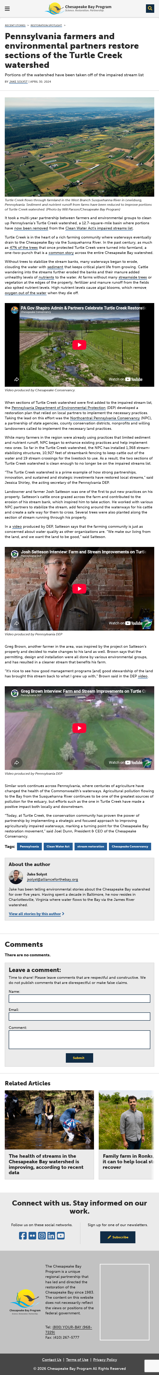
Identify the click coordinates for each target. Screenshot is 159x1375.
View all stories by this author (35, 914)
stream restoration (90, 846)
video (17, 526)
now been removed (31, 228)
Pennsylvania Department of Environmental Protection (59, 407)
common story (61, 252)
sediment (55, 267)
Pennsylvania (29, 846)
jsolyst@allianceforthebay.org (52, 879)
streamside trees (133, 277)
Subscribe (120, 1237)
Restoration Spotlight (46, 25)
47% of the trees (24, 247)
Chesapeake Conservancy (130, 846)
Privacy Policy (105, 1359)
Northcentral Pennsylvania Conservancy (105, 418)
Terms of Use (77, 1359)
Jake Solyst (18, 81)
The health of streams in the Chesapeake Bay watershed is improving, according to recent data (46, 1164)
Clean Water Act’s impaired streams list (98, 228)
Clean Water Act (58, 846)
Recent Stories (15, 25)
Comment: (18, 1027)
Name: (14, 991)
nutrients (46, 277)
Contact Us (51, 1359)
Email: (14, 1009)
